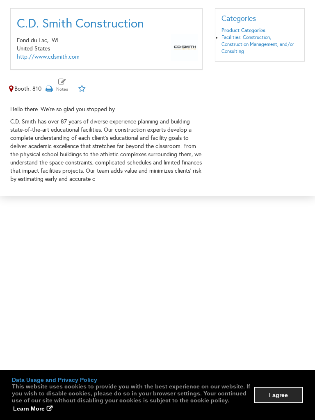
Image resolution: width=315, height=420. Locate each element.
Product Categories (243, 30)
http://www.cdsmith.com (48, 56)
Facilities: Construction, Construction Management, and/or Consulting (257, 44)
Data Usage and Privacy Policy (54, 380)
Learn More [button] (29, 408)
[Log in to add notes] (62, 85)
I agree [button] (278, 395)
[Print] (49, 88)
